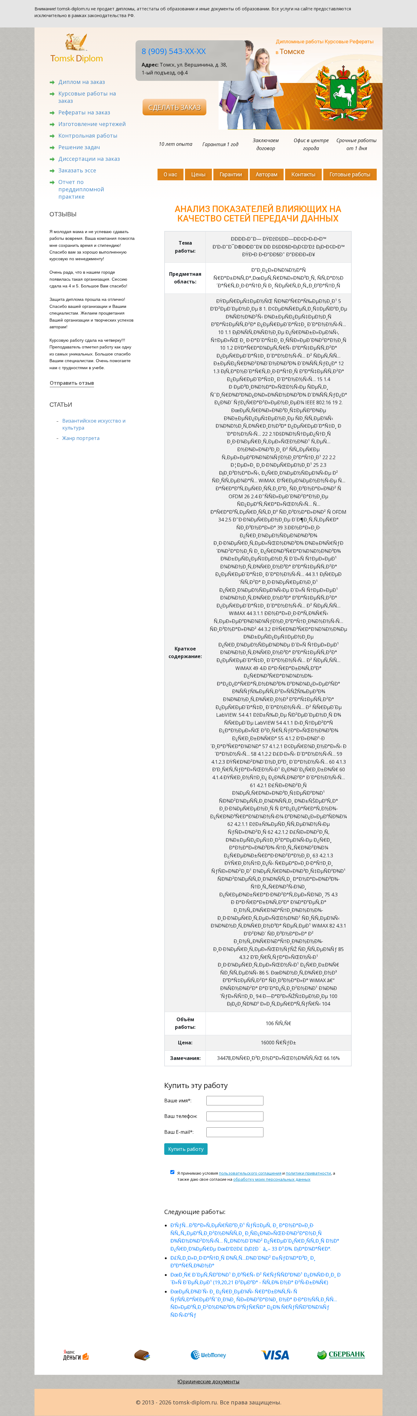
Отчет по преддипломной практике (81, 189)
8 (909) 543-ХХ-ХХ (174, 50)
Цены (198, 174)
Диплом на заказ (81, 81)
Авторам (266, 174)
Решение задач (79, 147)
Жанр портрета (81, 438)
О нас (170, 174)
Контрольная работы (88, 135)
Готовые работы (350, 174)
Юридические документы (208, 1381)
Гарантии (230, 174)
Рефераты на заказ (84, 112)
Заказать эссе (77, 170)
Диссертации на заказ (89, 158)
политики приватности (308, 1173)
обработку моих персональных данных (271, 1179)
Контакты (303, 174)
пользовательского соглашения (250, 1173)
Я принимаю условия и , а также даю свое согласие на (256, 1176)
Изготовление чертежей (92, 124)
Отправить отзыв (72, 383)
